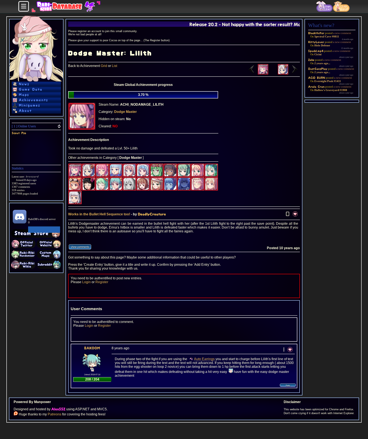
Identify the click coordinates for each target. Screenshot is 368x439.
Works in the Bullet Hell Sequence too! (99, 214)
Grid (104, 66)
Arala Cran (316, 86)
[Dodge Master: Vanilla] (289, 73)
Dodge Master (125, 112)
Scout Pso (19, 133)
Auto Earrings (204, 359)
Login (86, 282)
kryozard (32, 176)
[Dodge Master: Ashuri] (257, 73)
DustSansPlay (317, 68)
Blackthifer (316, 33)
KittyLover (316, 42)
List (114, 66)
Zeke (311, 59)
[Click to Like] (295, 214)
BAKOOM (92, 348)
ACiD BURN (316, 77)
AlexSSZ (58, 409)
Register (101, 282)
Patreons (54, 414)
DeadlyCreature (152, 214)
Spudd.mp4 (315, 51)
